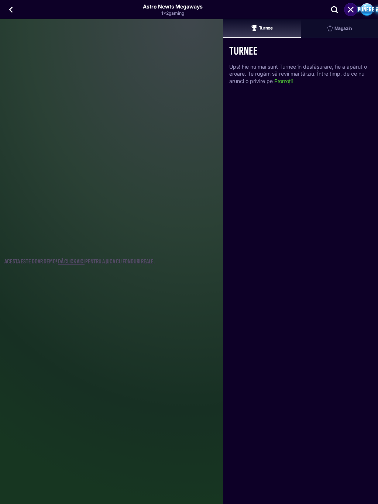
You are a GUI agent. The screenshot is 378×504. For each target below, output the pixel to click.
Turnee (266, 28)
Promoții (283, 81)
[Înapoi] (11, 9)
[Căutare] (334, 9)
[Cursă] (350, 9)
